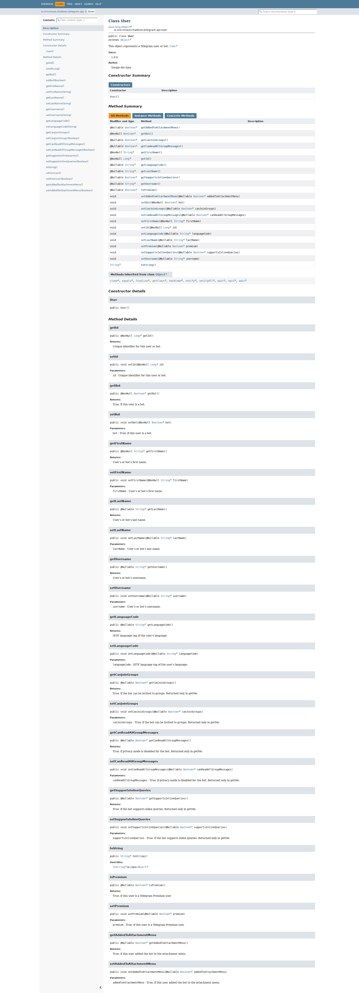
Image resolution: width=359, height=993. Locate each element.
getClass (158, 280)
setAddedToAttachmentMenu (159, 196)
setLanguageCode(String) (61, 126)
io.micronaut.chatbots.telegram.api (62, 11)
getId (144, 158)
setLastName (149, 240)
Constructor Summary (56, 34)
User (91, 11)
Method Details (52, 57)
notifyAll (206, 280)
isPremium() (53, 173)
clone (113, 280)
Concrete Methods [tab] (180, 115)
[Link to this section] (152, 75)
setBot (145, 202)
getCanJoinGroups (153, 140)
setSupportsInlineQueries (159, 252)
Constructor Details (54, 45)
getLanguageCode (152, 164)
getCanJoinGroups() (58, 132)
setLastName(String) (58, 103)
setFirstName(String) (58, 91)
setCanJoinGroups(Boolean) (62, 138)
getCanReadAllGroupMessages (160, 146)
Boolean (130, 127)
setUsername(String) (58, 115)
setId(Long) (53, 68)
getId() (50, 63)
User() (49, 51)
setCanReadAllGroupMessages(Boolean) (70, 149)
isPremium (147, 189)
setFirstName (150, 221)
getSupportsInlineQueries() (62, 155)
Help (98, 4)
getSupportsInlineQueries (159, 177)
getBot (145, 133)
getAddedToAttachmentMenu (159, 127)
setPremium (148, 246)
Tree (70, 4)
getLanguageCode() (58, 120)
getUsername (149, 183)
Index (78, 4)
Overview (47, 4)
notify (190, 280)
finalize (142, 280)
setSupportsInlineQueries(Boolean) (67, 161)
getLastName (149, 171)
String (127, 152)
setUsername (149, 258)
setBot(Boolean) (56, 80)
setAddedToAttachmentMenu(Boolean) (69, 190)
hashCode (175, 280)
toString (147, 264)
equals (126, 280)
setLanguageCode (152, 233)
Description (51, 28)
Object (124, 39)
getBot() (51, 74)
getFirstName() (55, 86)
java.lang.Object (119, 26)
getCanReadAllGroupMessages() (65, 144)
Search (88, 4)
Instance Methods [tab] (148, 115)
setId (144, 227)
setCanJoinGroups (153, 208)
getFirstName (150, 152)
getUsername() (55, 109)
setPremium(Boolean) (59, 178)
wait (220, 280)
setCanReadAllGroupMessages (160, 214)
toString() (51, 167)
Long (126, 158)
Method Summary (54, 39)
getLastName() (55, 97)
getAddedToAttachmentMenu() (64, 184)
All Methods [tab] (120, 115)
